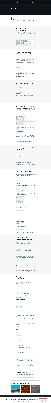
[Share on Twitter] (36, 17)
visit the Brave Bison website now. (34, 2)
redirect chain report (26, 218)
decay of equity (29, 62)
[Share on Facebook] (36, 22)
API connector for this (24, 108)
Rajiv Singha (18, 352)
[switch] (19, 401)
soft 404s (34, 73)
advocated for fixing (20, 73)
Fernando (18, 345)
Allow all (43, 398)
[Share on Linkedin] (36, 20)
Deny (42, 401)
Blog (11, 6)
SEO (12, 6)
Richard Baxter (12, 19)
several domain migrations (20, 62)
